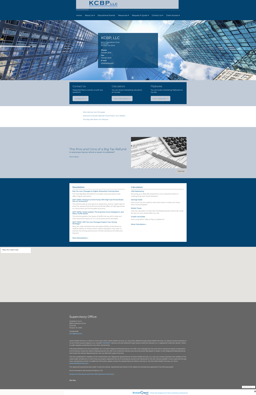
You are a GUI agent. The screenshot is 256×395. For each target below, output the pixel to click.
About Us (89, 15)
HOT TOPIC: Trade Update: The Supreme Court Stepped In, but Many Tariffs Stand (98, 213)
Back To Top (247, 387)
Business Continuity (105, 374)
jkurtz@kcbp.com (75, 333)
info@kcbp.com (107, 63)
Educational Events (106, 15)
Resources (122, 15)
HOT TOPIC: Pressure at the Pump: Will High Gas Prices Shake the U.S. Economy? (97, 200)
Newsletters (78, 187)
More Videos (74, 156)
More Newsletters (80, 238)
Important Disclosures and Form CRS (83, 374)
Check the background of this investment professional (169, 393)
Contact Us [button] (79, 99)
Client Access (172, 15)
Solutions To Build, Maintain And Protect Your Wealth (104, 116)
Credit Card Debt (138, 217)
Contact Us (157, 15)
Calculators (137, 187)
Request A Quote (139, 15)
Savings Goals (136, 200)
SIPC (108, 343)
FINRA (104, 343)
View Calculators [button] (121, 99)
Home (79, 15)
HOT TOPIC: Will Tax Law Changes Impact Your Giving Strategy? (94, 223)
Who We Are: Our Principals (94, 112)
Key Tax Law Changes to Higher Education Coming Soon (95, 191)
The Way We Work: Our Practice (95, 119)
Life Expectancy (137, 191)
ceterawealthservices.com (78, 363)
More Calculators (138, 224)
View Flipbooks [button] (159, 99)
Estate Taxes (136, 208)
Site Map (72, 380)
